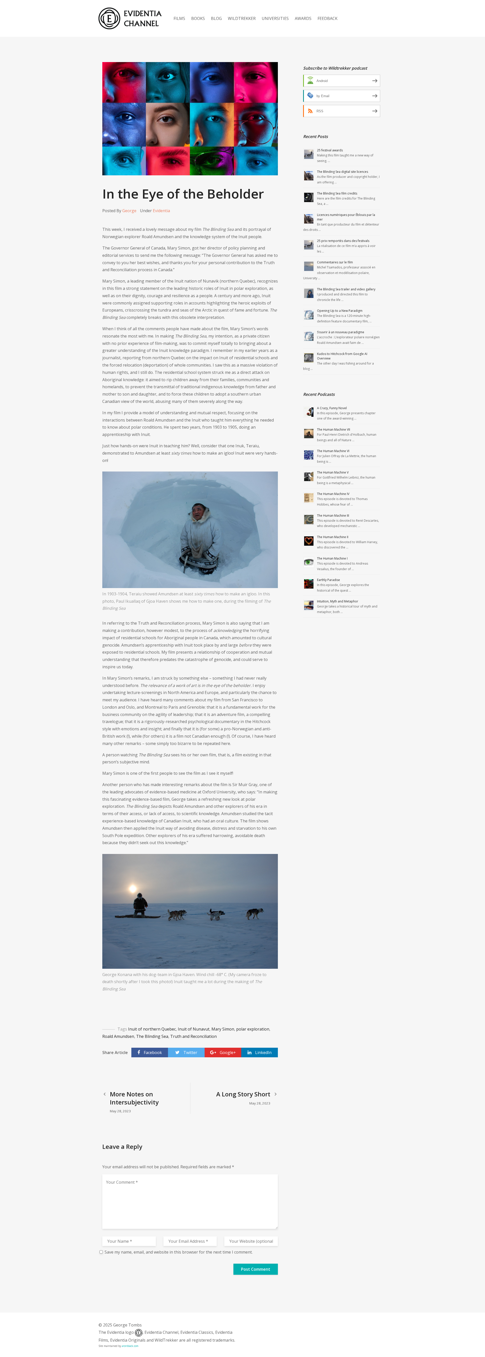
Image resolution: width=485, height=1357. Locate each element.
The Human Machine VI (333, 451)
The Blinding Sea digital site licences (342, 172)
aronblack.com (130, 1346)
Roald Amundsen (118, 1036)
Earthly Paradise (328, 580)
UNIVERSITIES (275, 18)
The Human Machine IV (333, 494)
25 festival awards (330, 150)
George (129, 210)
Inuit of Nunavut (193, 1029)
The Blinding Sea (152, 1036)
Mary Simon (222, 1029)
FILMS (179, 18)
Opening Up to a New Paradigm (339, 311)
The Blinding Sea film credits (337, 193)
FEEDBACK (327, 18)
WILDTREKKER (242, 18)
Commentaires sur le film (335, 262)
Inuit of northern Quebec (152, 1029)
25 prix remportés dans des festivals (343, 241)
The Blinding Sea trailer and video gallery (346, 289)
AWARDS (303, 18)
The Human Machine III (333, 515)
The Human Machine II (332, 537)
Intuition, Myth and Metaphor (337, 601)
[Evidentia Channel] (130, 18)
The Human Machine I (332, 558)
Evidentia (161, 210)
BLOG (216, 18)
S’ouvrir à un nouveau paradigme (340, 332)
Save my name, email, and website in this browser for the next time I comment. (179, 1252)
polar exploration (252, 1029)
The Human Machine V (333, 472)
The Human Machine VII (333, 429)
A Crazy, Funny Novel (332, 408)
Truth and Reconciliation (193, 1036)
